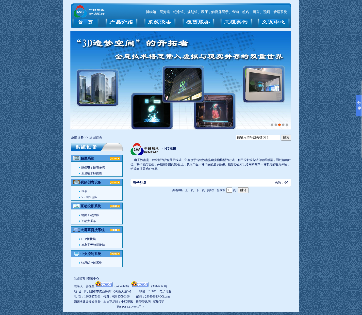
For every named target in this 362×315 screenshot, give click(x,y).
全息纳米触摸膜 (91, 173)
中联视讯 (169, 149)
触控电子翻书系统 (93, 167)
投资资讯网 (143, 301)
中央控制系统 (91, 254)
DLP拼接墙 (88, 239)
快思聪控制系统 (91, 263)
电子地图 (165, 291)
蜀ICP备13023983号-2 (130, 307)
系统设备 (77, 137)
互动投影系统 (91, 206)
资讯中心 (93, 278)
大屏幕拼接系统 (93, 230)
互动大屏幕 (88, 221)
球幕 (84, 191)
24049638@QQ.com (157, 296)
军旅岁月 (159, 301)
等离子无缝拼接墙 (93, 245)
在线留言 (79, 278)
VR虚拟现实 (89, 197)
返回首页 (95, 137)
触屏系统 (87, 158)
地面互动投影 (90, 215)
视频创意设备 (91, 182)
